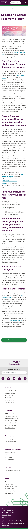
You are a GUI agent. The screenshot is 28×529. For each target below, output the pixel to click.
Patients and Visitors (13, 450)
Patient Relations (9, 460)
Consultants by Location (11, 439)
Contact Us (5, 509)
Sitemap (4, 517)
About (7, 479)
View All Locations (10, 428)
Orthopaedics (8, 398)
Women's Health (9, 400)
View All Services (9, 403)
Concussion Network (10, 391)
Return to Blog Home (14, 340)
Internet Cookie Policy (11, 491)
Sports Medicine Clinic (11, 425)
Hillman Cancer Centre (11, 421)
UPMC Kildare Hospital (11, 416)
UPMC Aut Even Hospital (11, 414)
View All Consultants (10, 442)
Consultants (9, 436)
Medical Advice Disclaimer (9, 513)
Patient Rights (8, 457)
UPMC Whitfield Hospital (13, 175)
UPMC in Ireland (9, 484)
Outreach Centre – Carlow (12, 423)
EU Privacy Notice (9, 489)
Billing (6, 455)
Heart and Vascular (10, 393)
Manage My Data (9, 493)
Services (8, 388)
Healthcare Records (10, 453)
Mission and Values (10, 482)
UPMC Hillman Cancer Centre (9, 182)
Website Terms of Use (11, 486)
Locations (8, 411)
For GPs (8, 467)
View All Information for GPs (12, 471)
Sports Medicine (9, 396)
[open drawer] (25, 2)
